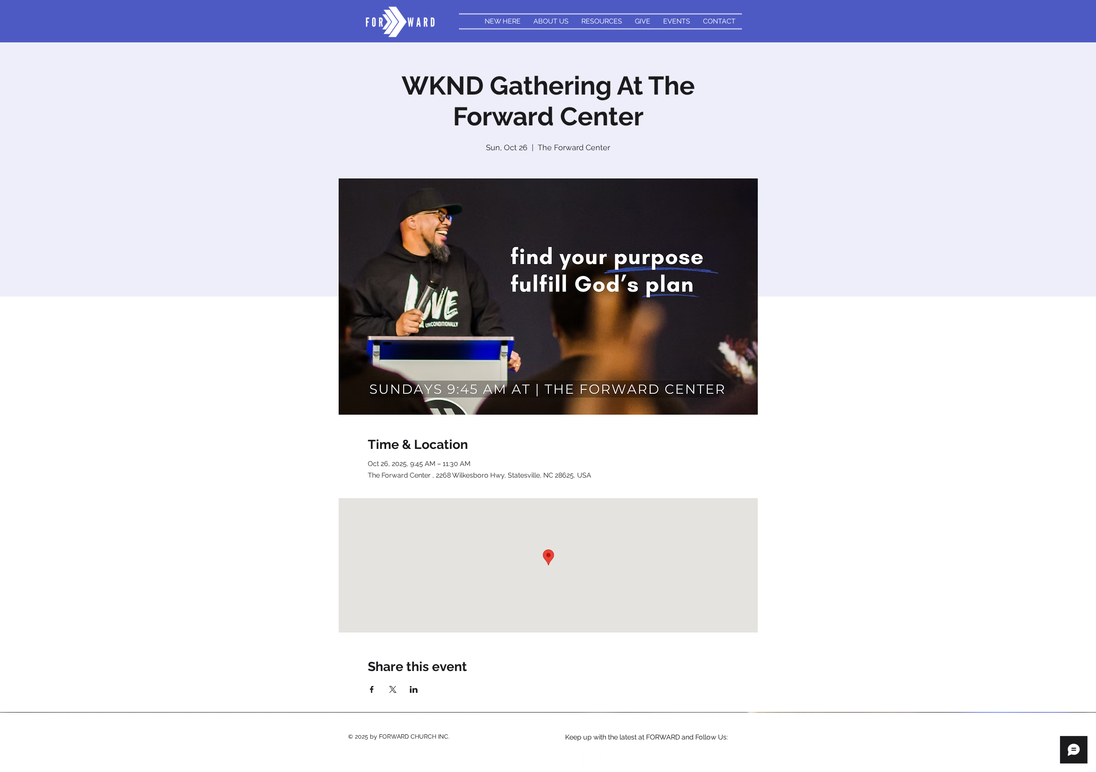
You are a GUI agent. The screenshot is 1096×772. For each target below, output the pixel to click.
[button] (601, 21)
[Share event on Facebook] (372, 689)
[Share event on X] (393, 689)
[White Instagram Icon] (590, 762)
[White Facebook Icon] (572, 762)
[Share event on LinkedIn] (414, 689)
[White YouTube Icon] (607, 762)
